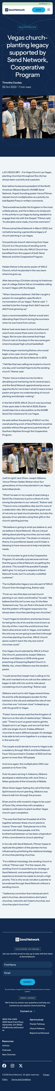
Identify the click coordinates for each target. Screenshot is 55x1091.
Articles (5, 1045)
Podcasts (6, 1050)
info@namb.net (9, 1027)
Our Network (43, 4)
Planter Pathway (37, 1024)
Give (38, 10)
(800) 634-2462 (9, 1019)
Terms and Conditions (21, 1079)
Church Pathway (37, 1028)
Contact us (26, 1011)
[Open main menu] (48, 10)
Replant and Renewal (39, 1033)
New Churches (9, 1054)
